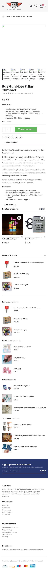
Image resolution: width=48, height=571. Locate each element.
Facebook (4, 137)
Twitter (8, 137)
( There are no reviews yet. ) (22, 93)
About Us (5, 506)
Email (20, 137)
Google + (16, 137)
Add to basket (27, 129)
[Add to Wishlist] (22, 237)
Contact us (6, 508)
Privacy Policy (7, 530)
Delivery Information (9, 532)
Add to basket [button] (19, 218)
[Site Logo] (14, 6)
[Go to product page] (12, 224)
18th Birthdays (6, 237)
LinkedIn (12, 137)
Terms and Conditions (10, 528)
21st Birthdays (15, 237)
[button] (4, 6)
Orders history (7, 512)
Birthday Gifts (29, 237)
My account (6, 510)
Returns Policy (7, 534)
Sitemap (5, 537)
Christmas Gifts (38, 237)
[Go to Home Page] (2, 16)
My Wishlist (6, 514)
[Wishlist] (36, 6)
